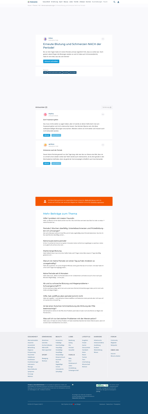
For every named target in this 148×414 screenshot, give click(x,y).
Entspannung (32, 352)
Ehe (70, 345)
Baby (70, 358)
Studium (96, 347)
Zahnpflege (59, 371)
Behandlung (31, 347)
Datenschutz (109, 404)
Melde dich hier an (90, 200)
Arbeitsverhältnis (99, 343)
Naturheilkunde (32, 369)
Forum (105, 2)
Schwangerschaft (74, 370)
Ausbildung (97, 345)
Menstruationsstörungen (48, 5)
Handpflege (59, 350)
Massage (30, 367)
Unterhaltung (86, 362)
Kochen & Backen (47, 345)
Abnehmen (45, 340)
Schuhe (58, 367)
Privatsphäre (117, 404)
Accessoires (59, 340)
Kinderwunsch (73, 363)
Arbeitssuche (98, 340)
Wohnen (84, 367)
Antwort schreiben (51, 61)
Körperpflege (59, 355)
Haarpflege (59, 347)
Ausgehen (85, 340)
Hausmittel (31, 355)
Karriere (88, 2)
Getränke (44, 343)
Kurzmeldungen (97, 2)
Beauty (66, 2)
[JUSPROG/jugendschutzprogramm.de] (102, 385)
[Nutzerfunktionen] (118, 2)
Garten (84, 345)
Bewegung (45, 358)
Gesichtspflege (60, 345)
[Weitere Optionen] (103, 39)
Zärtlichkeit (73, 72)
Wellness (30, 376)
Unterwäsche (59, 369)
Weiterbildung (98, 350)
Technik (84, 357)
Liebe (71, 2)
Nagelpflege (59, 364)
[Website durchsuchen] (114, 2)
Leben (70, 365)
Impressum (102, 404)
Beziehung (72, 340)
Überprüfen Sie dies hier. (78, 398)
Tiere (83, 359)
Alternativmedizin (33, 340)
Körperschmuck (60, 357)
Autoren (113, 353)
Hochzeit (71, 347)
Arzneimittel (31, 345)
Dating (70, 343)
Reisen (84, 355)
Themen (35, 5)
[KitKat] (46, 39)
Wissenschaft (86, 364)
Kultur (84, 352)
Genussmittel (86, 347)
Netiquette (114, 345)
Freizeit (84, 343)
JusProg (98, 391)
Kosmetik (58, 359)
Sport (61, 2)
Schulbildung (72, 368)
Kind (70, 361)
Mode (57, 362)
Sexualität (65, 72)
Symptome (31, 371)
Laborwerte (31, 364)
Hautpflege (59, 352)
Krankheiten (31, 359)
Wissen (96, 352)
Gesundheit (46, 2)
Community (114, 340)
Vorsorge (30, 374)
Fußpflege (58, 343)
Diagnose (30, 350)
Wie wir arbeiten (115, 356)
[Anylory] (46, 114)
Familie (76, 2)
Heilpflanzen (31, 357)
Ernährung (54, 2)
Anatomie (30, 343)
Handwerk (85, 350)
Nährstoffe (45, 347)
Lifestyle (82, 2)
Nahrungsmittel (46, 350)
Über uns (115, 350)
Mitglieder (114, 343)
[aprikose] (46, 145)
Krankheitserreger (33, 362)
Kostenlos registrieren (97, 202)
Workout (44, 361)
